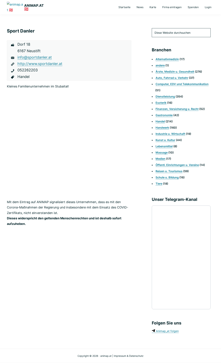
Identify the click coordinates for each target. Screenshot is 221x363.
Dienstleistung (165, 96)
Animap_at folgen (167, 331)
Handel (160, 121)
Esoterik (161, 102)
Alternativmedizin (167, 59)
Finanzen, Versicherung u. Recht (177, 109)
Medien (160, 158)
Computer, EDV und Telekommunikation (182, 84)
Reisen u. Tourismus (169, 171)
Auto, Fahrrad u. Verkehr (172, 78)
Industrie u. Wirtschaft (170, 134)
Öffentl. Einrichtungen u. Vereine (177, 165)
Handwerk (162, 127)
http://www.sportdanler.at (39, 63)
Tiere (159, 183)
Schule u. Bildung (167, 177)
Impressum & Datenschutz (128, 355)
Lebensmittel (164, 146)
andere (160, 65)
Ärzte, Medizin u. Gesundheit (175, 71)
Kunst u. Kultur (165, 140)
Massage (162, 152)
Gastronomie (164, 115)
